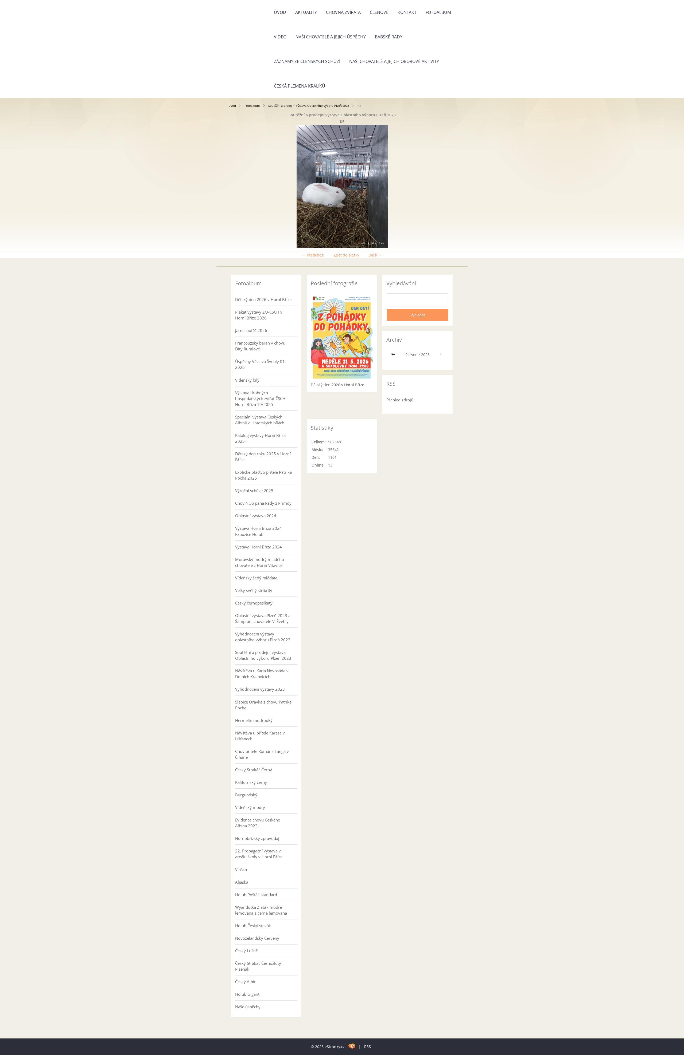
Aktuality (306, 12)
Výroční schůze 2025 (254, 490)
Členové (379, 12)
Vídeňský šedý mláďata (256, 577)
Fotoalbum (438, 12)
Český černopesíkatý (254, 603)
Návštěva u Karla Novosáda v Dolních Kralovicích (262, 673)
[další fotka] (447, 186)
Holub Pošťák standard (256, 894)
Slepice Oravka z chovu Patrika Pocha (263, 704)
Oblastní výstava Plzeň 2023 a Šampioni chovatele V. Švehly (262, 618)
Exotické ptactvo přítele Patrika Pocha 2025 (263, 475)
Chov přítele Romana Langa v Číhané (262, 754)
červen (412, 354)
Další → (375, 255)
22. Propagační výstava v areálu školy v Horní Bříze (258, 853)
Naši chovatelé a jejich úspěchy (331, 37)
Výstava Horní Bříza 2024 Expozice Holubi (258, 531)
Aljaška (241, 882)
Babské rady (388, 37)
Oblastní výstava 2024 (255, 515)
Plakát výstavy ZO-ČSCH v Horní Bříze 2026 (258, 315)
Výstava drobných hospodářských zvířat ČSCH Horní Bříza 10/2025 (260, 398)
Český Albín (245, 981)
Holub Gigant (247, 994)
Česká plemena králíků (299, 86)
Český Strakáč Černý (253, 769)
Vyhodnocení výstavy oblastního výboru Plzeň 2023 (262, 636)
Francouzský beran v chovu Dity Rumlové (260, 345)
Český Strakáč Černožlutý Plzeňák (258, 966)
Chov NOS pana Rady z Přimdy (263, 503)
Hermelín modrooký (254, 720)
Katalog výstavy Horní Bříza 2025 (260, 438)
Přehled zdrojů (399, 399)
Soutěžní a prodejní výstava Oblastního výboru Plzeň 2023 (308, 106)
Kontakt (407, 12)
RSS (367, 1046)
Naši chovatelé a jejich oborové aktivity (394, 61)
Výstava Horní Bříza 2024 (258, 547)
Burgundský (246, 794)
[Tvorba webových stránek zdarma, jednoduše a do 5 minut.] (352, 1046)
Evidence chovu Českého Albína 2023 (257, 822)
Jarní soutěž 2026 (251, 330)
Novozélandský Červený (257, 938)
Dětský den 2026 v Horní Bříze (263, 299)
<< (394, 354)
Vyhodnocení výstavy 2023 (260, 689)
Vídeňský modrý (250, 807)
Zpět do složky (346, 255)
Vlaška (241, 869)
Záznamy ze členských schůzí (307, 61)
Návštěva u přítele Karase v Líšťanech (260, 735)
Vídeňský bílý (247, 380)
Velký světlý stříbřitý (253, 590)
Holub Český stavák (253, 925)
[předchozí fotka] (237, 186)
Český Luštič (246, 950)
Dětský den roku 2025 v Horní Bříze (263, 456)
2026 (425, 354)
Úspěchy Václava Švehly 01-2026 (260, 364)
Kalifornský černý (251, 782)
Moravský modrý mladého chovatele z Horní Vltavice (259, 562)
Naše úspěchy (248, 1006)
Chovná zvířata (343, 12)
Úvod (280, 12)
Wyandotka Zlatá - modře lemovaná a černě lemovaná (261, 910)
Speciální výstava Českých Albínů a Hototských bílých (259, 419)
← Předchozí (313, 255)
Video (280, 37)
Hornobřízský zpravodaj (257, 838)
